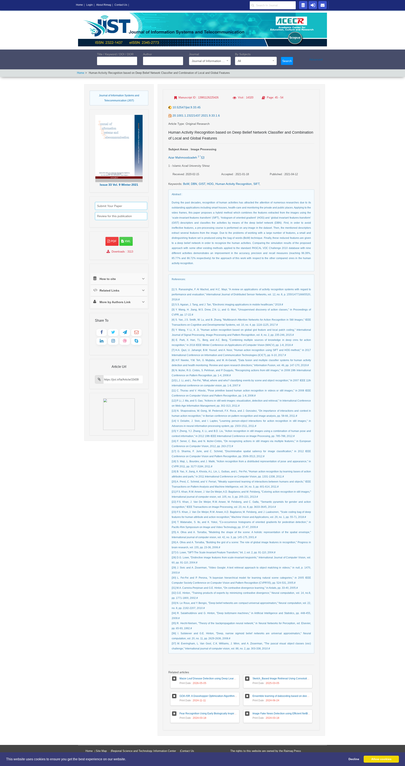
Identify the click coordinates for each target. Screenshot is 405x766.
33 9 (119, 184)
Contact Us (187, 751)
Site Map (101, 751)
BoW (186, 183)
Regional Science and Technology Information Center (143, 751)
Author (147, 54)
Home (80, 72)
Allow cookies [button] (381, 759)
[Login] (313, 5)
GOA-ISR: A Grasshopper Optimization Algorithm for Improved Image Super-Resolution (229, 696)
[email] (322, 5)
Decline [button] (353, 759)
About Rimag (103, 4)
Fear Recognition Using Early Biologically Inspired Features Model (218, 713)
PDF (113, 241)
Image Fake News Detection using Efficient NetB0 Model (284, 713)
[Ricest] (303, 5)
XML (127, 241)
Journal (194, 54)
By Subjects (243, 54)
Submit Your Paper (109, 206)
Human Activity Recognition (233, 183)
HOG (210, 183)
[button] (127, 759)
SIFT (256, 183)
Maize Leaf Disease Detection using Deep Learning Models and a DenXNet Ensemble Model (233, 678)
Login (89, 4)
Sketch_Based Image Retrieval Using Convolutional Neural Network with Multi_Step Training (305, 678)
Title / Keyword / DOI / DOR (115, 54)
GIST (202, 183)
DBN (194, 183)
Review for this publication (114, 216)
